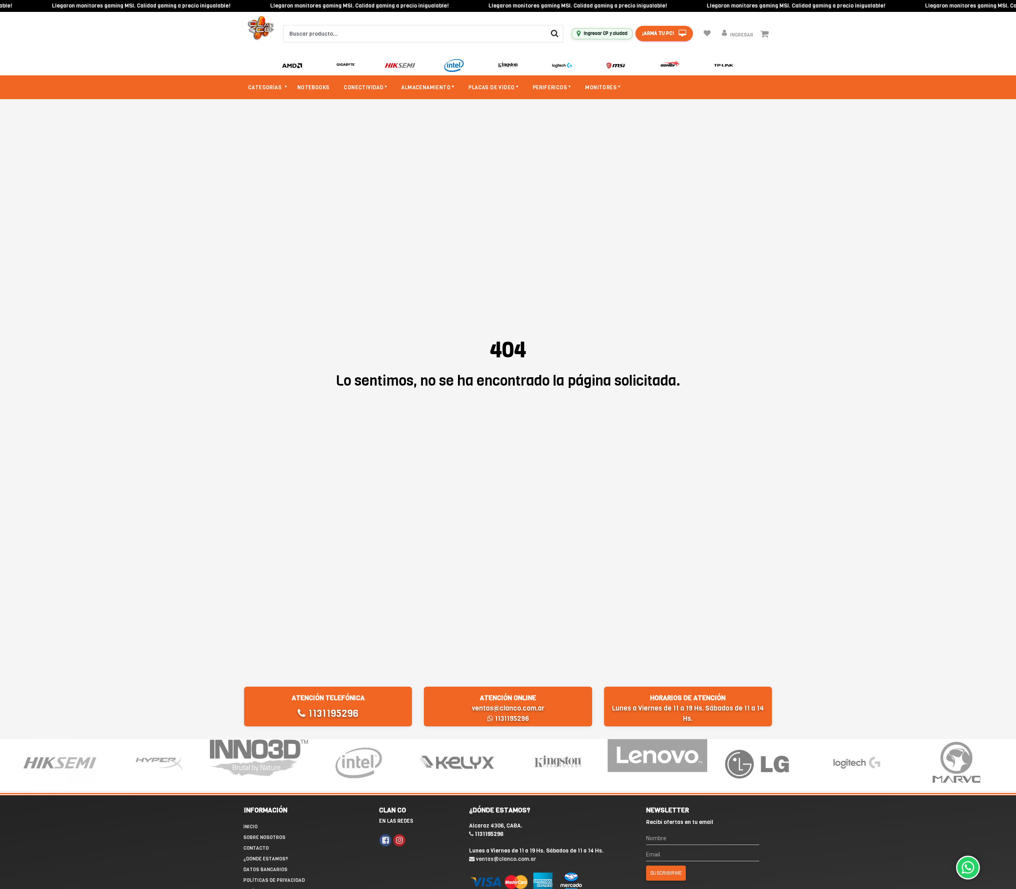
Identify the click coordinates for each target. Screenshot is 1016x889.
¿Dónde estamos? (265, 859)
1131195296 (332, 713)
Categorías (265, 87)
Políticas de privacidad (274, 880)
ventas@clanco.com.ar (508, 708)
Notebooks (313, 87)
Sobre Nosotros (264, 837)
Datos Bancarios (265, 869)
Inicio (250, 827)
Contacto (256, 848)
